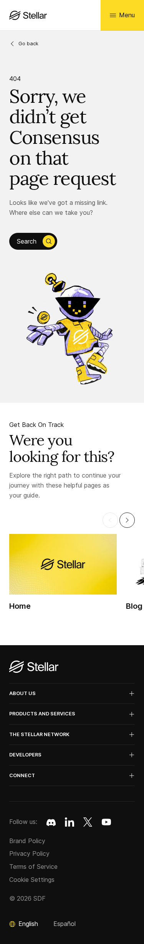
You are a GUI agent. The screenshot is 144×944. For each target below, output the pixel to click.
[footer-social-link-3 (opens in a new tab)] (106, 822)
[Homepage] (33, 667)
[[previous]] (110, 520)
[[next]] (127, 520)
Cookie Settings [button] (32, 879)
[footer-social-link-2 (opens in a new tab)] (88, 822)
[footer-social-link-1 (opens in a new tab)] (69, 822)
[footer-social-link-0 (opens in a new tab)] (51, 822)
